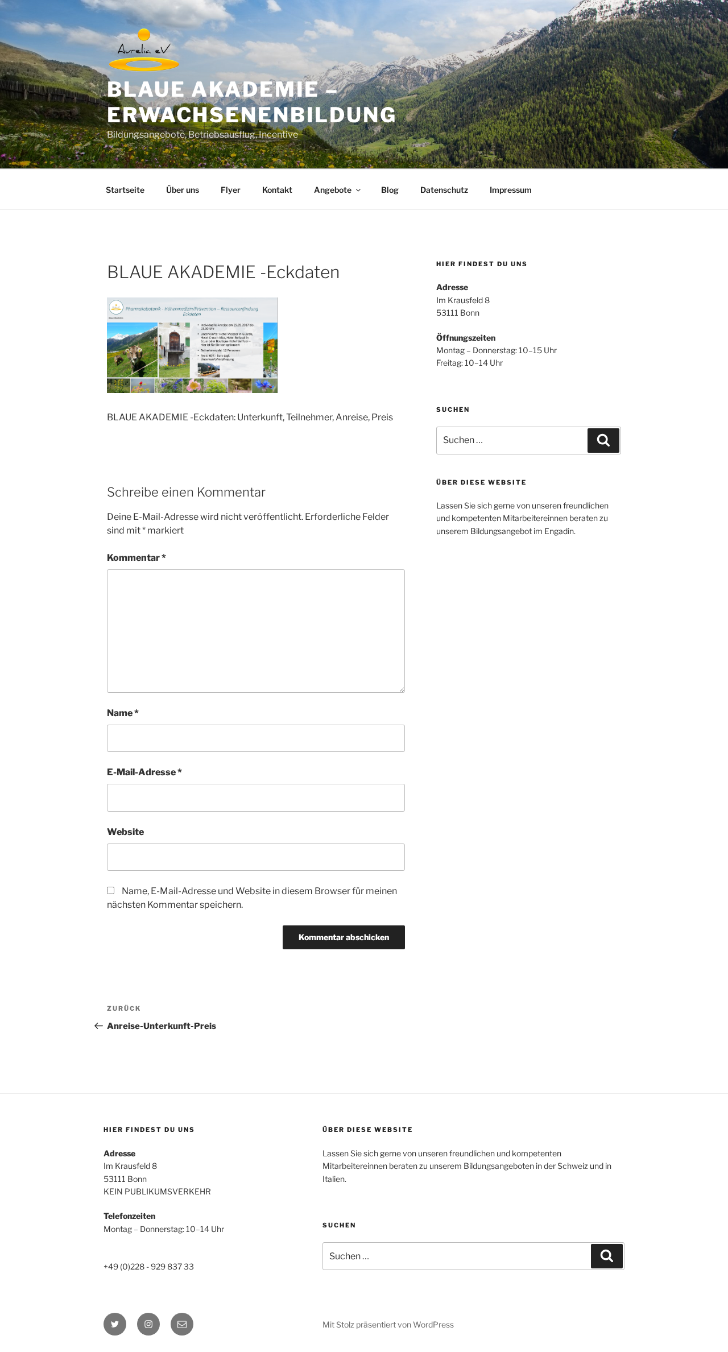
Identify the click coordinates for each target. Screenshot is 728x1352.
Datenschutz (444, 190)
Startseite (125, 190)
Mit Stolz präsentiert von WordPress (388, 1324)
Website (125, 831)
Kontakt (277, 190)
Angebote (332, 190)
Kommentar (136, 557)
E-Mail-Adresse (144, 772)
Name (123, 713)
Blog (390, 190)
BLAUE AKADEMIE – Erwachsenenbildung (252, 102)
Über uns (182, 190)
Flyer (231, 190)
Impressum (511, 190)
